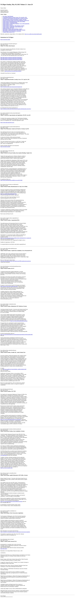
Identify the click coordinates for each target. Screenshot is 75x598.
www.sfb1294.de (3, 455)
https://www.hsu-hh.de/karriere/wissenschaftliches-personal (11, 501)
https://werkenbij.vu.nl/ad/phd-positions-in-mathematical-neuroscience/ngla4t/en (15, 531)
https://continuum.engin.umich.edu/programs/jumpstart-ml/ (11, 86)
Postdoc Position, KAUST (8, 24)
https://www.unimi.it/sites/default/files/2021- (8, 193)
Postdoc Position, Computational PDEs (10, 22)
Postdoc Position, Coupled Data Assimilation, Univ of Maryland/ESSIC (16, 23)
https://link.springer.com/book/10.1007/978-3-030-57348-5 (11, 59)
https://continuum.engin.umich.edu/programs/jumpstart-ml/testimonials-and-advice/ (15, 108)
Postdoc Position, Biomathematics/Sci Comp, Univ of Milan (14, 21)
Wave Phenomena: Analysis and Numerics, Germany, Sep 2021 (14, 19)
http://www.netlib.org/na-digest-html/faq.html (33, 34)
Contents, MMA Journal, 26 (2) (8, 32)
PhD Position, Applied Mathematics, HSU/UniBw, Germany (14, 29)
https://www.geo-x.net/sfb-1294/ (6, 467)
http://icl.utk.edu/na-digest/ (5, 39)
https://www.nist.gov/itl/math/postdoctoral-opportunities (10, 419)
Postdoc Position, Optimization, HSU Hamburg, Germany (13, 25)
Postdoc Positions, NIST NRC (8, 27)
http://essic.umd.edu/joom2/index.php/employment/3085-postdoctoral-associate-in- (15, 261)
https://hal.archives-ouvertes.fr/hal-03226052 (13, 71)
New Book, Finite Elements (8, 16)
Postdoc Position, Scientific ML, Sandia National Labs (13, 26)
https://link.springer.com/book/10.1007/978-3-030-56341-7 (11, 57)
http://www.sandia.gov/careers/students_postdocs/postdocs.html (14, 369)
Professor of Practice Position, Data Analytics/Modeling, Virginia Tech (16, 20)
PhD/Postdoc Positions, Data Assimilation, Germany (12, 28)
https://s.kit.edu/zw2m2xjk (5, 146)
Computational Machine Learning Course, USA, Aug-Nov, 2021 (15, 17)
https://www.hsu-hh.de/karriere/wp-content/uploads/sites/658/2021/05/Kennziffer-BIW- (16, 334)
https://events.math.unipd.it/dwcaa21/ (7, 122)
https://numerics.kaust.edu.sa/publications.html (9, 286)
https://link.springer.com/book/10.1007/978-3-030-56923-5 (11, 58)
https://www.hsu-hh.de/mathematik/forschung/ (18, 320)
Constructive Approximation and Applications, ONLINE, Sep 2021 (15, 18)
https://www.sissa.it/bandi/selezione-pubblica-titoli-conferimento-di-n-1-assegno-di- (15, 237)
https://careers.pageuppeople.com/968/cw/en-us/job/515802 (11, 180)
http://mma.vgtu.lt (3, 548)
